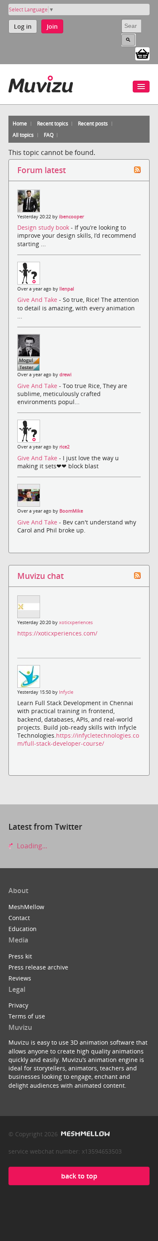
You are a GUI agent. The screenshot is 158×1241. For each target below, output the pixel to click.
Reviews (19, 978)
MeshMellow (26, 907)
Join (52, 26)
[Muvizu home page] (40, 82)
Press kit (20, 956)
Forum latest (41, 170)
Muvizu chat (40, 575)
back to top (79, 1176)
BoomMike (71, 511)
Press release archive (38, 967)
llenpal (66, 289)
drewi (65, 374)
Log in (23, 26)
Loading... (31, 845)
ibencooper (71, 217)
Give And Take (38, 300)
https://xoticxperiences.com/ (57, 633)
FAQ (49, 134)
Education (22, 929)
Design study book (44, 227)
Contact (19, 918)
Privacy (18, 1005)
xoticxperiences (76, 622)
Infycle (66, 692)
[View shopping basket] (142, 53)
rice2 (64, 447)
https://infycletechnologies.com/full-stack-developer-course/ (78, 739)
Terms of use (26, 1016)
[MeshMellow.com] (84, 1134)
